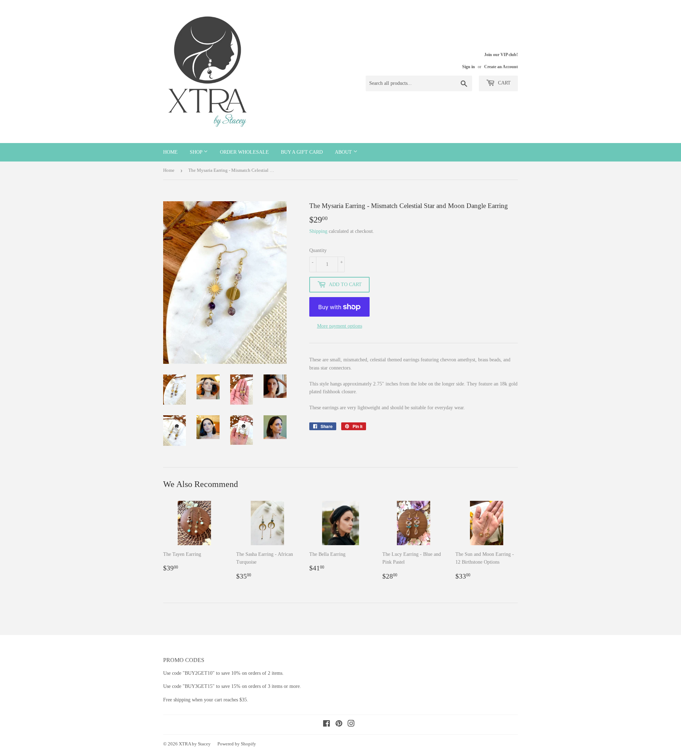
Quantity (318, 250)
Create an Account (501, 66)
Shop (197, 152)
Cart (504, 83)
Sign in (468, 66)
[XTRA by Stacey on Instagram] (351, 724)
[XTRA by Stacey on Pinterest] (339, 724)
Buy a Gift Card (302, 152)
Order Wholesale (244, 152)
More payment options (339, 326)
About (344, 152)
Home (170, 152)
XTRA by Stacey (195, 743)
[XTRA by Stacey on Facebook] (326, 724)
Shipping (318, 231)
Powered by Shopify (236, 743)
